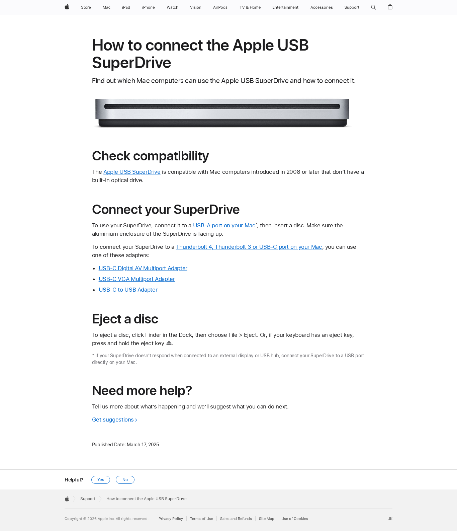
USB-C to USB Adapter (128, 289)
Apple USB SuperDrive (132, 171)
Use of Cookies (294, 519)
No (125, 479)
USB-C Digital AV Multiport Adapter (143, 268)
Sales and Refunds (236, 519)
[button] (373, 7)
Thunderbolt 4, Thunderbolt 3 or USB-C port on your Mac (249, 246)
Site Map (266, 519)
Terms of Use (201, 519)
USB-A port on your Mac (224, 225)
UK (389, 519)
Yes (100, 479)
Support (87, 499)
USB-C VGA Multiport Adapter (137, 279)
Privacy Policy (171, 519)
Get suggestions (113, 419)
